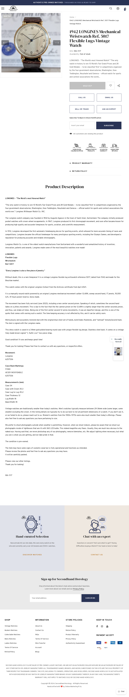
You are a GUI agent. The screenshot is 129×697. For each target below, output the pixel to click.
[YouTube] (108, 626)
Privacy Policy (78, 589)
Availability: (74, 54)
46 (74, 134)
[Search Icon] (110, 8)
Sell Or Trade (82, 109)
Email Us (109, 98)
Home (72, 17)
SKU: (72, 51)
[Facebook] (98, 626)
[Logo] (13, 8)
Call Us (81, 98)
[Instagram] (103, 626)
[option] (31, 42)
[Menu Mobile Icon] (2, 8)
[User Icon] (118, 8)
